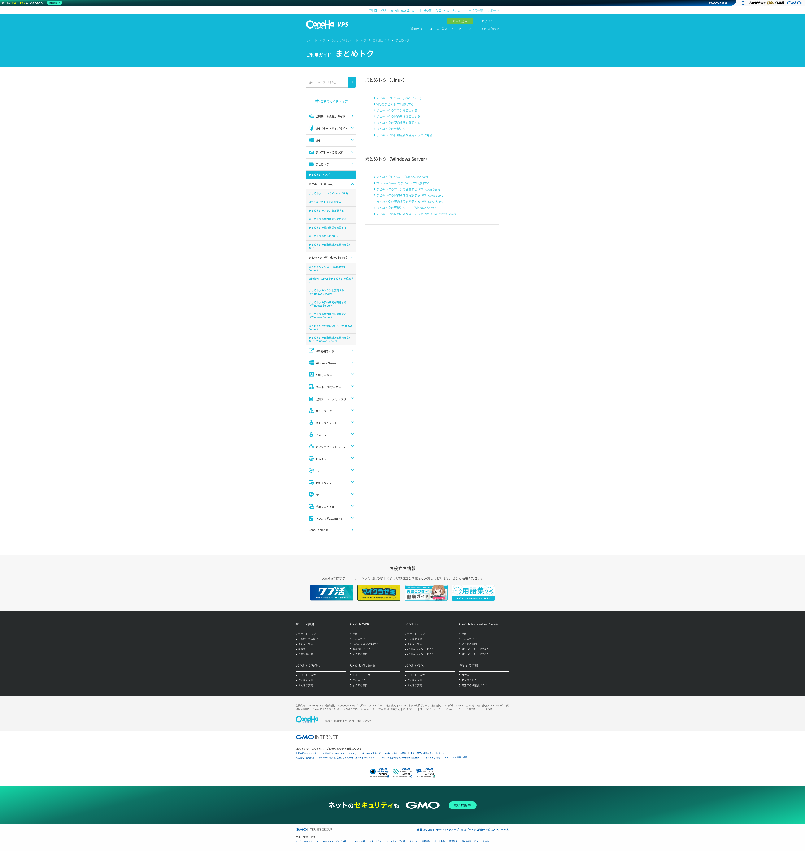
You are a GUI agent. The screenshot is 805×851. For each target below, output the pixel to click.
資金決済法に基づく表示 (356, 709)
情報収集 (426, 841)
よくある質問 (439, 29)
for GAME (426, 10)
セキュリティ (375, 841)
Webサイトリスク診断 (395, 753)
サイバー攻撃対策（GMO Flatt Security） (401, 757)
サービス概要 (485, 709)
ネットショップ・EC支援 (334, 841)
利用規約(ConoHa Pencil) (490, 705)
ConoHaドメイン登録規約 (321, 705)
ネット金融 (439, 841)
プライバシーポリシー (431, 709)
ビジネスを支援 (358, 841)
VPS (383, 10)
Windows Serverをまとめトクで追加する (403, 183)
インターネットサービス (307, 841)
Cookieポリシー (454, 709)
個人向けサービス (470, 841)
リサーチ (413, 841)
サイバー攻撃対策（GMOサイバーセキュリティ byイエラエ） (348, 757)
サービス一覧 (474, 10)
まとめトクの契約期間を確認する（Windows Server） (411, 195)
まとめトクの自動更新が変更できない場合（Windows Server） (417, 214)
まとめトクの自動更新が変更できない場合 (404, 135)
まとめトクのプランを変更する (396, 110)
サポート (493, 10)
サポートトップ (315, 40)
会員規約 (300, 705)
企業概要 (470, 709)
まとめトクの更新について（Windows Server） (407, 207)
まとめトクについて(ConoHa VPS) (398, 98)
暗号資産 (453, 841)
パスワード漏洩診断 (371, 753)
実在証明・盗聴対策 (305, 757)
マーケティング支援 (395, 841)
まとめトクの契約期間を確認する (398, 122)
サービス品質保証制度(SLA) (386, 709)
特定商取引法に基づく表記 (326, 709)
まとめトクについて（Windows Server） (403, 177)
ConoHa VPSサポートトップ (349, 40)
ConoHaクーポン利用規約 (382, 705)
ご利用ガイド (417, 29)
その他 (486, 841)
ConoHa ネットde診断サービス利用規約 (420, 705)
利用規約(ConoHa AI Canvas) (459, 705)
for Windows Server (403, 10)
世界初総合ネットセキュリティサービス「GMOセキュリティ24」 (326, 753)
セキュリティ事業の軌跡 (455, 757)
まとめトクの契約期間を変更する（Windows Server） (411, 201)
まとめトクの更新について (394, 129)
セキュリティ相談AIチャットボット (427, 753)
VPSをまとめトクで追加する (395, 104)
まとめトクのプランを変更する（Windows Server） (410, 189)
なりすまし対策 (432, 757)
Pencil (457, 10)
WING (373, 10)
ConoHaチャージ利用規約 (352, 705)
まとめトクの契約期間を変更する (398, 116)
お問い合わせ (490, 29)
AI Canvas (442, 10)
